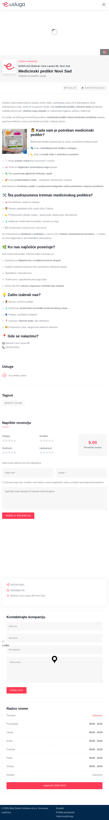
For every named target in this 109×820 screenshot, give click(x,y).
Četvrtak (11, 749)
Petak (9, 758)
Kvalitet (44, 436)
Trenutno (11, 715)
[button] (104, 32)
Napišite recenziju (94, 88)
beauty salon (13, 403)
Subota (10, 766)
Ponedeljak (12, 724)
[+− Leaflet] (54, 554)
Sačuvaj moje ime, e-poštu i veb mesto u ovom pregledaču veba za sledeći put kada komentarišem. (54, 482)
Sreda (10, 741)
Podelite (71, 88)
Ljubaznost (46, 448)
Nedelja (10, 775)
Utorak (10, 732)
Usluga (6, 436)
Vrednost (7, 448)
